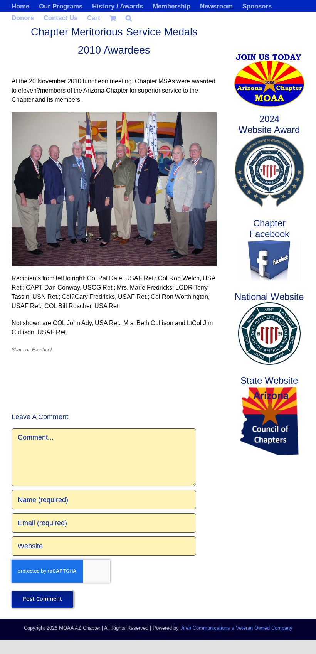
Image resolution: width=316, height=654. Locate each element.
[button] (129, 17)
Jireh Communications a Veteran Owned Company (236, 628)
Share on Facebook (32, 349)
